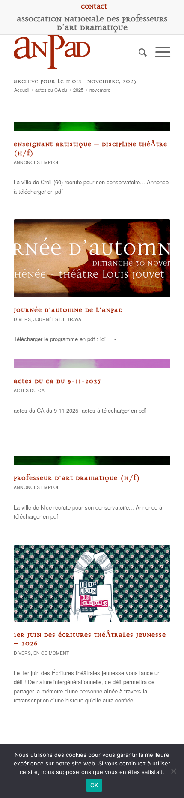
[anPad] (76, 52)
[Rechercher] (138, 52)
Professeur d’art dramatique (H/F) (77, 478)
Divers (22, 319)
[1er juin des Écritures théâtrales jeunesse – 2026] (92, 583)
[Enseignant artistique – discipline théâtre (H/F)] (92, 126)
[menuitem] (94, 6)
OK (94, 785)
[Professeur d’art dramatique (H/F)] (92, 460)
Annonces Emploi (36, 162)
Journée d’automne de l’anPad (68, 310)
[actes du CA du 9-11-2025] (92, 363)
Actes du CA (29, 390)
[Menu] (158, 52)
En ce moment (51, 653)
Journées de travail (59, 319)
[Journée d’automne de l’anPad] (92, 258)
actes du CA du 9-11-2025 (57, 381)
